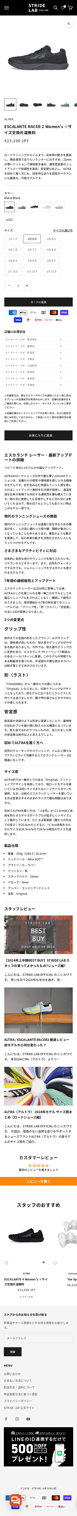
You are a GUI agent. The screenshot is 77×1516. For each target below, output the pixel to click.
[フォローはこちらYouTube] (28, 1419)
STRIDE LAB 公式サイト (19, 1408)
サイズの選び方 (63, 230)
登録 (12, 1351)
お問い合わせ (12, 1374)
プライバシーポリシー (18, 1401)
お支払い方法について (18, 1380)
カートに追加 (38, 302)
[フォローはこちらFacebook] (6, 1419)
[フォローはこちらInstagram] (17, 1419)
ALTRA (8, 119)
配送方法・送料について (19, 1387)
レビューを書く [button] (39, 1181)
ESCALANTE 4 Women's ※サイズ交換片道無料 (26, 1281)
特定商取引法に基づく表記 (21, 1394)
